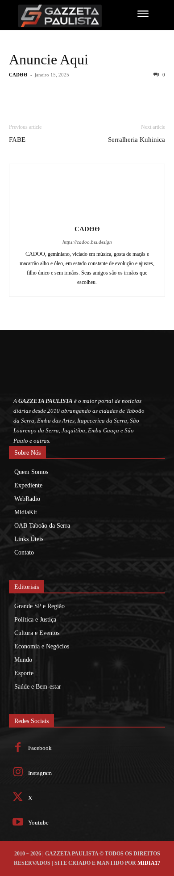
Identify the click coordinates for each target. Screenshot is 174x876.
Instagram (40, 773)
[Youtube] (18, 823)
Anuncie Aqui (48, 59)
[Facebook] (18, 748)
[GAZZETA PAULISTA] (62, 16)
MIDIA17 (148, 863)
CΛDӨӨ (18, 74)
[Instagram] (18, 773)
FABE (17, 139)
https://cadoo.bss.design (87, 242)
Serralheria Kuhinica (136, 139)
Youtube (38, 822)
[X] (18, 798)
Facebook (40, 748)
